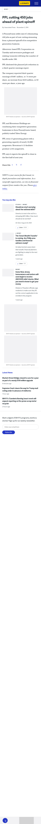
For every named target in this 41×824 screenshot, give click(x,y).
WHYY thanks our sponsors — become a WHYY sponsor (20, 116)
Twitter (16, 164)
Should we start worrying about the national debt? (25, 208)
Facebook (12, 164)
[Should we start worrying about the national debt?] (8, 210)
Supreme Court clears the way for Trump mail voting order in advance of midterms (20, 389)
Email (21, 164)
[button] (5, 820)
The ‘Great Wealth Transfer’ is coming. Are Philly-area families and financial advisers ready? (27, 239)
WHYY (8, 3)
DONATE (25, 3)
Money (6, 9)
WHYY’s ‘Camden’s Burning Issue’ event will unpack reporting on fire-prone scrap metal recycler (19, 401)
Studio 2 (18, 204)
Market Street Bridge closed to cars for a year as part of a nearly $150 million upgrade (20, 379)
